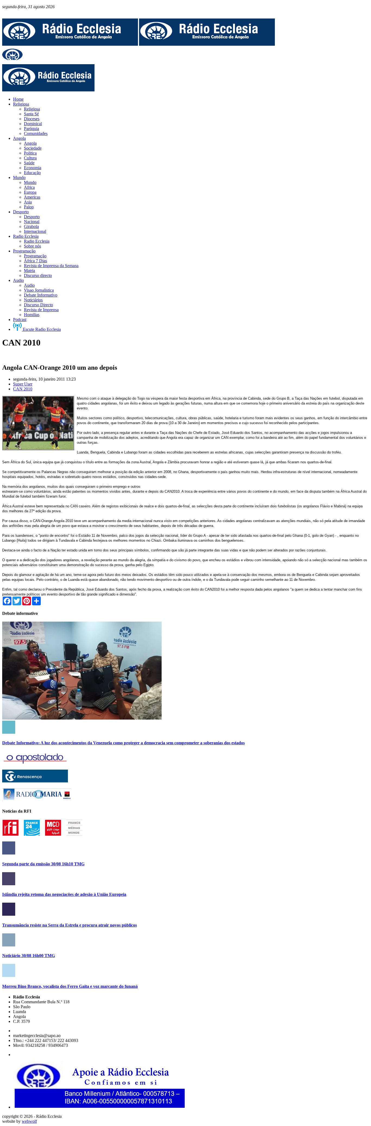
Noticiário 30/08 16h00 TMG (28, 955)
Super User (22, 384)
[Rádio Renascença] (35, 781)
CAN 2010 (22, 389)
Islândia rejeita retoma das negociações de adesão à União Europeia (64, 894)
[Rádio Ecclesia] (70, 44)
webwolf (29, 1121)
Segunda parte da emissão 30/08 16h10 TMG (43, 864)
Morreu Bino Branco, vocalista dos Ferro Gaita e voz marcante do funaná (70, 986)
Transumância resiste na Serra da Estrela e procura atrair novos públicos (69, 925)
